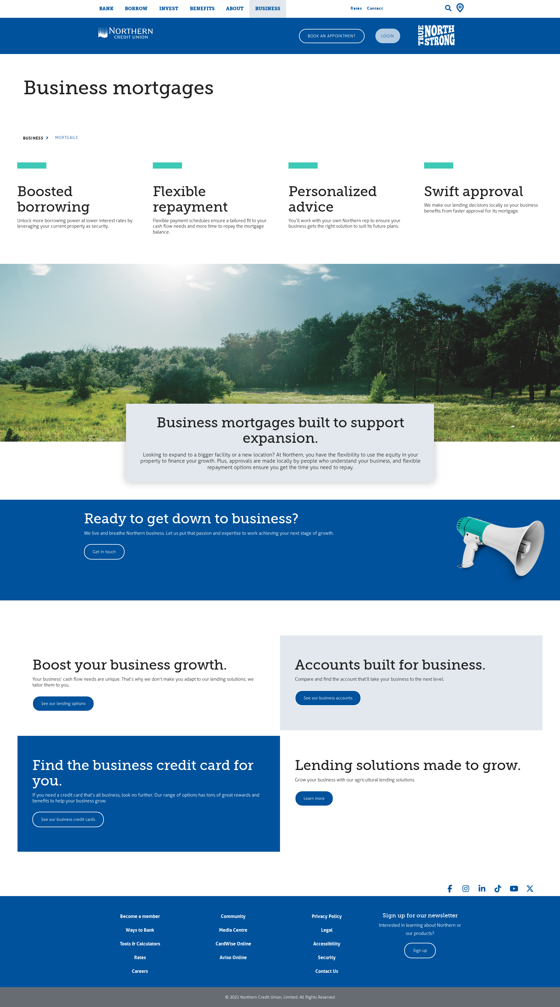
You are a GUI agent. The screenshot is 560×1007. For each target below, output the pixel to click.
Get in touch (104, 551)
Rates (356, 8)
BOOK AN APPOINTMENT (332, 36)
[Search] (448, 8)
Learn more (314, 798)
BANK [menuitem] (106, 8)
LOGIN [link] (387, 36)
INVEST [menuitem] (168, 8)
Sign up (420, 950)
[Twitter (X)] (530, 887)
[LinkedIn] (482, 887)
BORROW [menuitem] (136, 8)
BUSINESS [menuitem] (267, 8)
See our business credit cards (68, 819)
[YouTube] (514, 887)
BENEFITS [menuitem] (202, 8)
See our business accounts (328, 698)
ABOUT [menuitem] (235, 8)
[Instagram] (465, 887)
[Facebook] (450, 887)
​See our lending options (63, 703)
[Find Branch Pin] (460, 7)
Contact (375, 8)
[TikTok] (498, 887)
